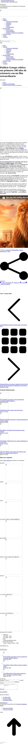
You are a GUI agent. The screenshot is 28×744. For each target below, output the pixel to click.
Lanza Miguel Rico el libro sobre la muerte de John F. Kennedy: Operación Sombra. (14, 674)
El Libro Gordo (7, 698)
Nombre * (2, 680)
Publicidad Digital (7, 700)
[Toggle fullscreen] (3, 742)
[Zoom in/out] (5, 742)
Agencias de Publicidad (11, 250)
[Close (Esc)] (0, 742)
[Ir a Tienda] (14, 740)
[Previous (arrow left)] (0, 743)
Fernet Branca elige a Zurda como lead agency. (11, 410)
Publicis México (10, 163)
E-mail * (22, 680)
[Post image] (4, 398)
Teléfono (17, 682)
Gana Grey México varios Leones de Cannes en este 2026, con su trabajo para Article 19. (13, 452)
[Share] (2, 742)
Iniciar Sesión (6, 460)
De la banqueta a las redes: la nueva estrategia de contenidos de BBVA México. (12, 400)
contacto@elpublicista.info (7, 0)
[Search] (15, 41)
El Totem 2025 (6, 697)
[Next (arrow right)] (2, 743)
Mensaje (2, 689)
